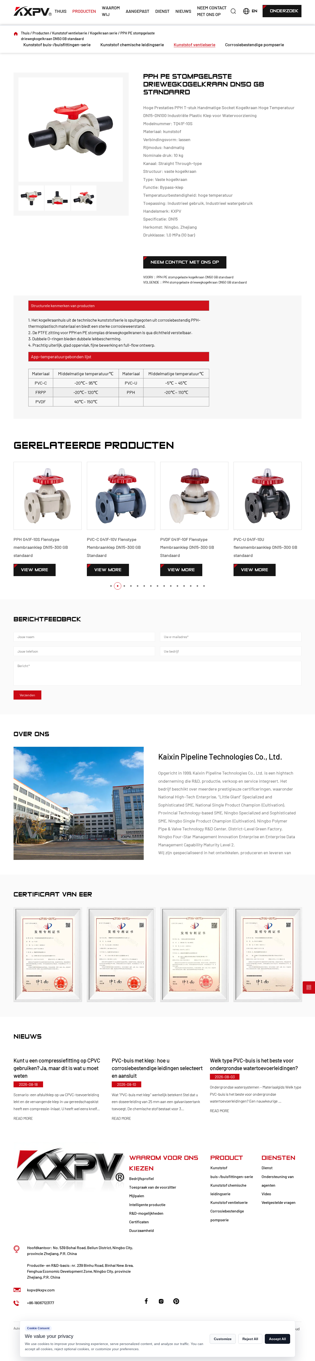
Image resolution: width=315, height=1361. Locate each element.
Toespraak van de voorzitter (152, 1187)
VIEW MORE (29, 569)
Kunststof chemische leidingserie (132, 44)
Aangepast (137, 11)
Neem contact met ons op (212, 11)
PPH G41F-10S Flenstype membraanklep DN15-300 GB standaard (35, 547)
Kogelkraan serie (103, 33)
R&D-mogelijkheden (146, 1213)
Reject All (250, 1339)
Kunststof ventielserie (69, 33)
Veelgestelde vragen (279, 1202)
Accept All (277, 1339)
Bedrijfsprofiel (141, 1178)
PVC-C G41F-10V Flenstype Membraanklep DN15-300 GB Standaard (108, 547)
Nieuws (183, 11)
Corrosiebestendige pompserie (254, 44)
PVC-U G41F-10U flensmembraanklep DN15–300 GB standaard (260, 547)
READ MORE (106, 1118)
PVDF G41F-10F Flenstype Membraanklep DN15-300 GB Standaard (181, 547)
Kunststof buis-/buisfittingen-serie (57, 44)
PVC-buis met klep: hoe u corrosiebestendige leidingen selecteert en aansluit (142, 1068)
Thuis (60, 11)
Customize (223, 1339)
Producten (84, 11)
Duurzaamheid (141, 1230)
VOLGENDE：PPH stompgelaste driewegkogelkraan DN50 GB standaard (195, 282)
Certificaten (139, 1221)
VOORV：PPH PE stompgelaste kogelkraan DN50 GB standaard (188, 277)
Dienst (162, 11)
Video (266, 1193)
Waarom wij (111, 11)
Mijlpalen (136, 1195)
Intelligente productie (147, 1204)
